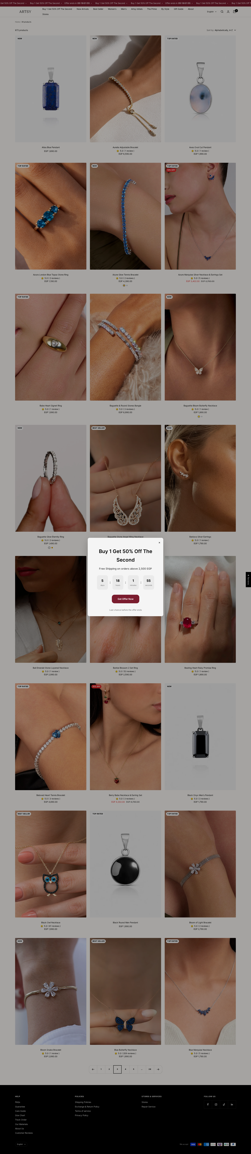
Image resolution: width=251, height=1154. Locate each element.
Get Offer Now (125, 598)
